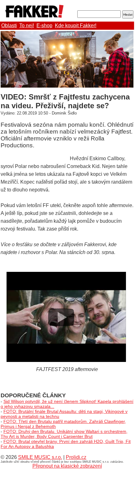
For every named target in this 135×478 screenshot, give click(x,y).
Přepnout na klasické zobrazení (67, 466)
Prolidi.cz (76, 457)
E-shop (44, 25)
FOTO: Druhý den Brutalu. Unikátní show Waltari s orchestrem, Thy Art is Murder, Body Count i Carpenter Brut (64, 434)
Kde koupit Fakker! (75, 25)
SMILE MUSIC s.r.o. (40, 457)
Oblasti (9, 25)
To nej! (26, 25)
